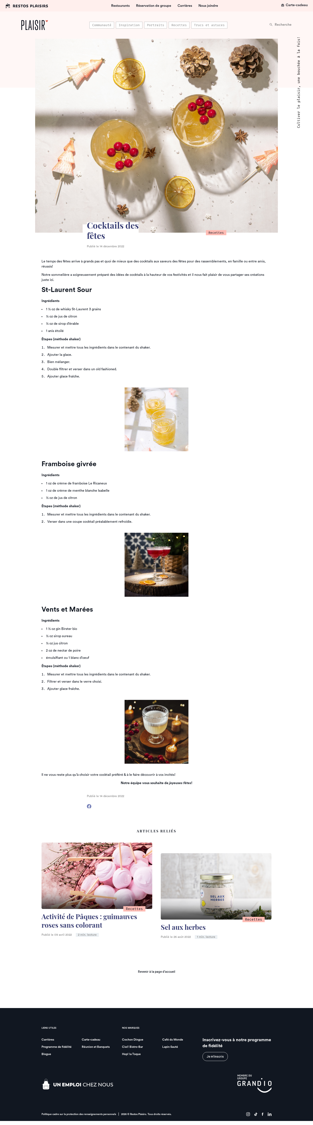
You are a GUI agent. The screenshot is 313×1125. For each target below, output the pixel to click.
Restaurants (120, 5)
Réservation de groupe (153, 5)
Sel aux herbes (183, 928)
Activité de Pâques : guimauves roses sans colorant (89, 921)
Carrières (185, 5)
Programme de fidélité (57, 1046)
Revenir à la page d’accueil (156, 971)
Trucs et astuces (209, 25)
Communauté (101, 25)
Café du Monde (172, 1039)
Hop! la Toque (131, 1054)
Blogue (46, 1054)
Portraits (155, 25)
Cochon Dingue (132, 1039)
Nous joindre (208, 5)
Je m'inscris (215, 1056)
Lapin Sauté (170, 1046)
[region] (158, 25)
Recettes (179, 25)
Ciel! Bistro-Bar (132, 1046)
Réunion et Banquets (96, 1046)
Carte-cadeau (297, 5)
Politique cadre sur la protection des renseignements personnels (79, 1114)
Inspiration (129, 25)
